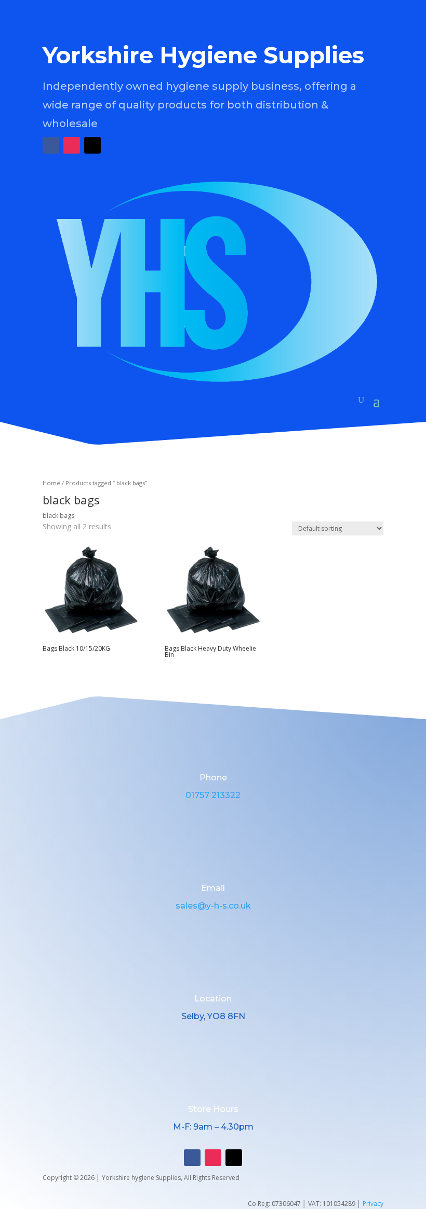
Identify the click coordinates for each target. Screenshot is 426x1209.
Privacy (373, 1203)
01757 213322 (213, 795)
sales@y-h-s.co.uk (213, 906)
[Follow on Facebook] (51, 145)
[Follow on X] (92, 145)
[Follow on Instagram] (71, 145)
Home (51, 483)
